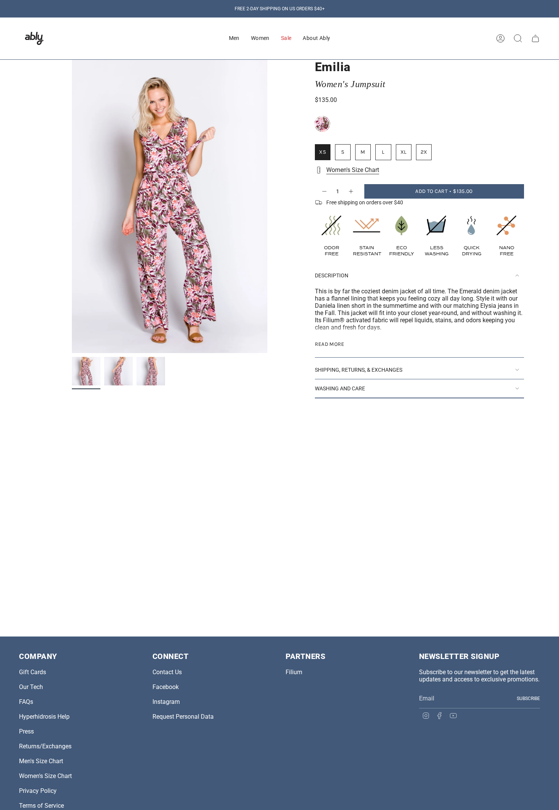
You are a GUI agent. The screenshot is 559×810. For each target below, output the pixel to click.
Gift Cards (32, 672)
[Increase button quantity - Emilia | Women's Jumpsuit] (351, 191)
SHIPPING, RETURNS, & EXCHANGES (358, 370)
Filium (294, 672)
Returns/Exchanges (45, 746)
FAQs (26, 701)
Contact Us (167, 672)
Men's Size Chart (41, 761)
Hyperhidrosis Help (44, 716)
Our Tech (31, 687)
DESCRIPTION (331, 275)
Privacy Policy (38, 790)
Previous (71, 206)
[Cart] (535, 38)
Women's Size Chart (352, 169)
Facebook (165, 687)
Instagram (166, 701)
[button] (234, 38)
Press (26, 731)
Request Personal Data (183, 716)
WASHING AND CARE (340, 388)
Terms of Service (41, 805)
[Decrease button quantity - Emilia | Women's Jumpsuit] (324, 191)
